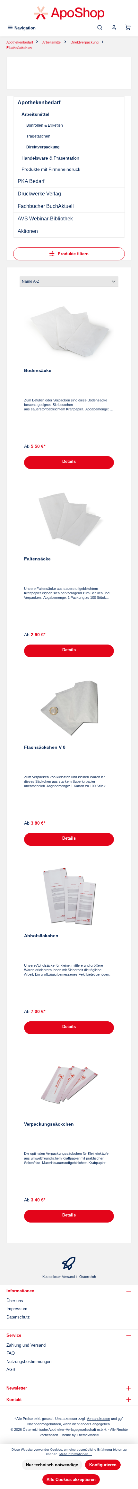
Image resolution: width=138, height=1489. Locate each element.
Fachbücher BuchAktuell (46, 206)
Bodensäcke (37, 370)
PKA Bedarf (31, 181)
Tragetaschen (38, 136)
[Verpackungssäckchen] (69, 1085)
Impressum (16, 1308)
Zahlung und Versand (26, 1345)
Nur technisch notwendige (52, 1464)
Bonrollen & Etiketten (44, 125)
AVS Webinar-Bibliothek (45, 218)
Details (69, 461)
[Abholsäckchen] (69, 896)
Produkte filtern (72, 253)
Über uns (14, 1300)
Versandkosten (98, 1419)
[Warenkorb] (128, 28)
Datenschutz (18, 1317)
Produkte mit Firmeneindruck (51, 169)
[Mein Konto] (114, 28)
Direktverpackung (42, 147)
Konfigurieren (102, 1464)
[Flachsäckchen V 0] (69, 708)
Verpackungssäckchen (49, 1124)
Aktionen (28, 231)
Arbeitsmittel (35, 114)
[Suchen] (100, 28)
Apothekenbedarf (39, 102)
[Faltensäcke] (69, 519)
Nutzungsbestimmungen (28, 1361)
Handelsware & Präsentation (50, 158)
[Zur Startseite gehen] (69, 13)
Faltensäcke (37, 558)
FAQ (10, 1353)
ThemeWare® (88, 1435)
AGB (10, 1369)
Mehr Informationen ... (75, 1454)
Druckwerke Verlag (39, 193)
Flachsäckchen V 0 (44, 747)
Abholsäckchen (41, 935)
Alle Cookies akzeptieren (71, 1479)
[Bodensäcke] (69, 331)
